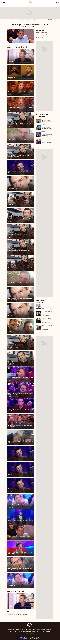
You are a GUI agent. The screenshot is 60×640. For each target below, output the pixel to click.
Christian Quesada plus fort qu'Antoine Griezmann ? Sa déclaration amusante (20, 569)
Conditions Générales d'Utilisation (14, 629)
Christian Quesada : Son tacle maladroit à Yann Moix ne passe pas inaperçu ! (20, 489)
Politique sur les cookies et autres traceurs (43, 629)
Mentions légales (32, 629)
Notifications (42, 631)
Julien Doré (38, 32)
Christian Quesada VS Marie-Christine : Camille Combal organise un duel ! (20, 457)
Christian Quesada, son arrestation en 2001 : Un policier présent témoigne (20, 76)
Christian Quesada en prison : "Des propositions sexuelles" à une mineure (18, 346)
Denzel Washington (39, 37)
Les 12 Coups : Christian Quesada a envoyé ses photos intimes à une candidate (20, 124)
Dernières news (12, 19)
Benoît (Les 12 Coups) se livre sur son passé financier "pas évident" (20, 410)
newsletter (58, 2)
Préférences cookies (30, 633)
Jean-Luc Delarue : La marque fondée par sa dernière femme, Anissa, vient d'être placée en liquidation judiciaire (47, 313)
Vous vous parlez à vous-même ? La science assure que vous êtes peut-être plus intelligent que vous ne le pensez (46, 327)
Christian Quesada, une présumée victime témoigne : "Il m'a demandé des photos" (20, 92)
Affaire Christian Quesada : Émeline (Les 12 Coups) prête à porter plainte (20, 108)
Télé (23, 614)
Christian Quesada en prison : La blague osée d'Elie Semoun (19, 172)
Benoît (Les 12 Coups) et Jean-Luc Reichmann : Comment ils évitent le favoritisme (20, 394)
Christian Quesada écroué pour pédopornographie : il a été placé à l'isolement (20, 219)
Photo (20, 614)
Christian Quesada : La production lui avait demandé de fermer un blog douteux (20, 187)
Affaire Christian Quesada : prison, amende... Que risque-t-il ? (20, 283)
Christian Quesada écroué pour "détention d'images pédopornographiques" (19, 362)
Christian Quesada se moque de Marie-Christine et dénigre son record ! (19, 537)
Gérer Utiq (48, 631)
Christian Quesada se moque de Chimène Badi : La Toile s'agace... (20, 473)
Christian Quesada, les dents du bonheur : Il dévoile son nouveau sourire (24, 19)
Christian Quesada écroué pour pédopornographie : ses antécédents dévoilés (20, 299)
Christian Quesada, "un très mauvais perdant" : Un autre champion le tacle (20, 505)
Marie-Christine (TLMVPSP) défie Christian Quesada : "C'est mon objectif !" (21, 553)
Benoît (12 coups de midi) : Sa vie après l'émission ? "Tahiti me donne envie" (20, 378)
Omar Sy (37, 35)
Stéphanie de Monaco (44, 32)
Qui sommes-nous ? (24, 629)
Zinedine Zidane (39, 34)
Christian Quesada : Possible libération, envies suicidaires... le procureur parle (18, 140)
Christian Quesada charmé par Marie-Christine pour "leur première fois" (20, 442)
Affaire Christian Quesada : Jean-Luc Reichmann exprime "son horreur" (20, 330)
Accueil (8, 19)
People (9, 614)
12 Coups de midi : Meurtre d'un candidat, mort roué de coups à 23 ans (20, 426)
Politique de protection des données (15, 631)
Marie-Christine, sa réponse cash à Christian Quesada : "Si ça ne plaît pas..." (20, 521)
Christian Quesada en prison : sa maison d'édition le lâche (20, 267)
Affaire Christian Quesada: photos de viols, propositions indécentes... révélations (20, 156)
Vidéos (26, 614)
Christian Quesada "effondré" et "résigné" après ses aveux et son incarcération (20, 251)
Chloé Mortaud (49, 34)
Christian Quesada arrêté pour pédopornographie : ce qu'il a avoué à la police (21, 314)
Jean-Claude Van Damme (44, 35)
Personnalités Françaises (15, 614)
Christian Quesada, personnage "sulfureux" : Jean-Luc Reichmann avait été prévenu (19, 235)
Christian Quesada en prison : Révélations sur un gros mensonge (19, 203)
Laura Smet (44, 34)
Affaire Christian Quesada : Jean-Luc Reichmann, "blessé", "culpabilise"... (20, 60)
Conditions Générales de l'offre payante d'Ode (31, 631)
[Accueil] (30, 2)
